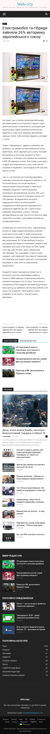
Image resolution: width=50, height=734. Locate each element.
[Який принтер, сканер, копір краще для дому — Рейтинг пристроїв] (8, 526)
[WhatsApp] (21, 46)
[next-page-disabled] (7, 382)
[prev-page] (3, 382)
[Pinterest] (16, 46)
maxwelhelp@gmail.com (33, 713)
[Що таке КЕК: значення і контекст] (8, 537)
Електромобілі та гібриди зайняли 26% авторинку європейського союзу (13, 329)
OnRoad (32, 719)
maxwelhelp (6, 436)
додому (5, 20)
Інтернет (15, 722)
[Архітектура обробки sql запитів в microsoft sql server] (8, 467)
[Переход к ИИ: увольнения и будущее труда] (8, 373)
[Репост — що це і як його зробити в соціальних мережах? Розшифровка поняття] (8, 606)
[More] (27, 46)
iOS (26, 719)
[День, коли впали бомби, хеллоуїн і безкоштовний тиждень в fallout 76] (25, 410)
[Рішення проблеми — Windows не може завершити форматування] (8, 479)
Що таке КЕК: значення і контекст (31, 534)
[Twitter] (10, 46)
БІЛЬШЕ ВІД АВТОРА (28, 341)
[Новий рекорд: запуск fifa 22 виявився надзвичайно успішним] (8, 502)
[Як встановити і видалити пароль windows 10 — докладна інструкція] (8, 630)
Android (14, 719)
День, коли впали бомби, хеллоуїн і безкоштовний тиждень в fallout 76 (23, 432)
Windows (6, 719)
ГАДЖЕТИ (33, 722)
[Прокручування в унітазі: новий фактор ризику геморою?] (8, 361)
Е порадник (41, 719)
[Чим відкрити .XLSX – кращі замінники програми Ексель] (8, 618)
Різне (12, 20)
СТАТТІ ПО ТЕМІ (10, 341)
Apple (21, 719)
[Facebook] (4, 46)
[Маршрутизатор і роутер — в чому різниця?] (8, 514)
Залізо (7, 722)
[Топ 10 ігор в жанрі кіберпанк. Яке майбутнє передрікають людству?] (8, 491)
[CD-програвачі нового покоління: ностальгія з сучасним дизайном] (8, 350)
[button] (4, 14)
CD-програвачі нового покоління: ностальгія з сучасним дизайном (28, 350)
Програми (24, 722)
